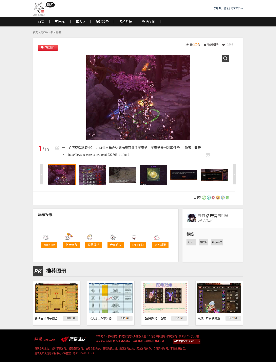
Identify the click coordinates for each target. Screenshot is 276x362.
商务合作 (184, 336)
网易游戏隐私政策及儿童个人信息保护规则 (142, 336)
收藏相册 (213, 44)
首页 (35, 32)
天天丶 (191, 242)
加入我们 (195, 336)
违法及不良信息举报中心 (48, 353)
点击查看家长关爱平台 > (187, 341)
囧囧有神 (138, 244)
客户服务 (112, 336)
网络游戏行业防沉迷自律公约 (148, 341)
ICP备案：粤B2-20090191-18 (78, 353)
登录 (226, 8)
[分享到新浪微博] (218, 197)
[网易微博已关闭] (213, 197)
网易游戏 (172, 336)
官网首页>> (237, 8)
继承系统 (217, 242)
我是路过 (115, 244)
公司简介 (100, 336)
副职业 (203, 242)
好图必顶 (49, 244)
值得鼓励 (93, 244)
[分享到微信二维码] (204, 197)
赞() (195, 44)
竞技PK (44, 32)
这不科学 (160, 244)
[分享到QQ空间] (223, 197)
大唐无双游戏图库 (45, 8)
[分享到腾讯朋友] (227, 197)
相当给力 (71, 244)
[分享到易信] (209, 197)
